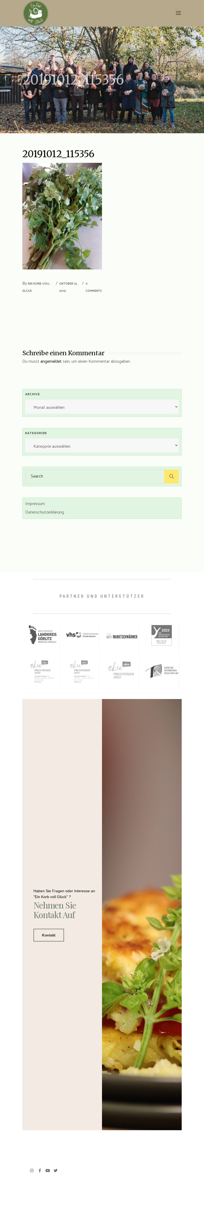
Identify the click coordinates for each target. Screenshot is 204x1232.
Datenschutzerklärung (44, 512)
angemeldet (51, 361)
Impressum (35, 503)
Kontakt (49, 935)
